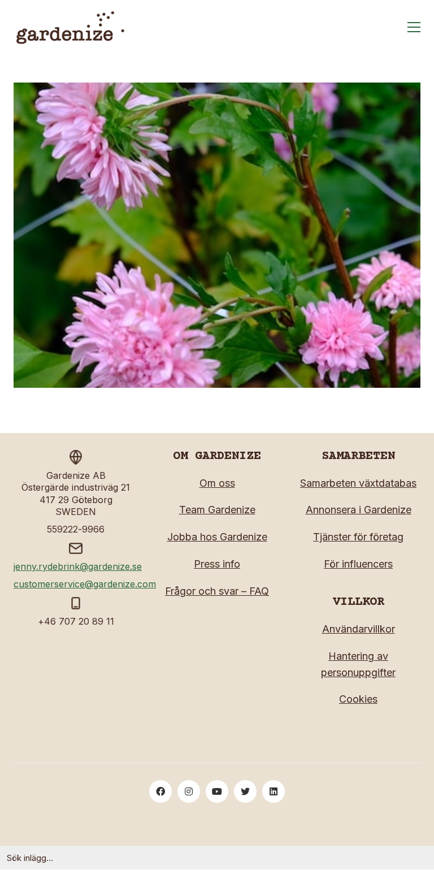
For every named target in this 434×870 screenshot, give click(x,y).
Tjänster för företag (358, 537)
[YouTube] (217, 791)
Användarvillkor (358, 629)
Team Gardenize (217, 510)
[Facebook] (160, 791)
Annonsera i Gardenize (358, 510)
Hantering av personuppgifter (358, 664)
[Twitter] (245, 791)
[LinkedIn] (273, 791)
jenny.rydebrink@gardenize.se (78, 566)
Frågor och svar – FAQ (217, 591)
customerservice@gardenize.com (85, 584)
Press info (217, 564)
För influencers (358, 564)
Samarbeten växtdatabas (358, 483)
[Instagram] (188, 791)
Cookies (358, 699)
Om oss (217, 483)
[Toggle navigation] (413, 27)
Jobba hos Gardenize (217, 537)
